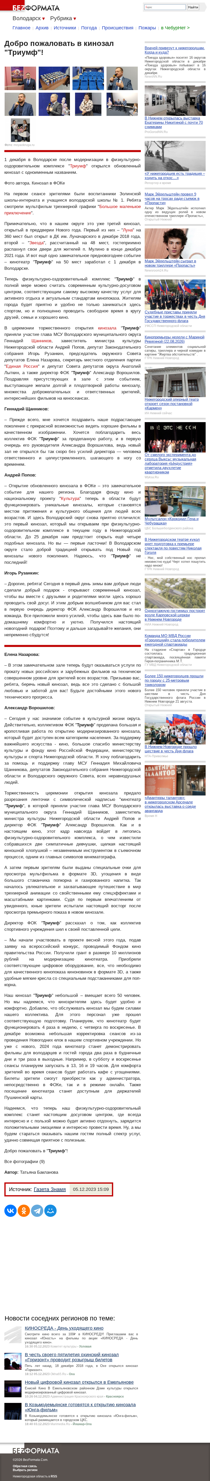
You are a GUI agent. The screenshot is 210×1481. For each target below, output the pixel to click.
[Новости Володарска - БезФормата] (30, 6)
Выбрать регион (25, 1470)
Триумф (78, 166)
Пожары (147, 27)
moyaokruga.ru (24, 145)
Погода (89, 27)
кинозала (107, 328)
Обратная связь (25, 1466)
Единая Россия (22, 366)
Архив (42, 27)
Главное (21, 27)
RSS (54, 1476)
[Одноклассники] (24, 1211)
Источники (65, 27)
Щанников (41, 340)
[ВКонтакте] (10, 1211)
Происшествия (117, 27)
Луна (128, 230)
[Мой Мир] (50, 1211)
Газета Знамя (50, 1189)
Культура (70, 498)
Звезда (36, 242)
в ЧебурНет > (175, 27)
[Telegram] (37, 1211)
